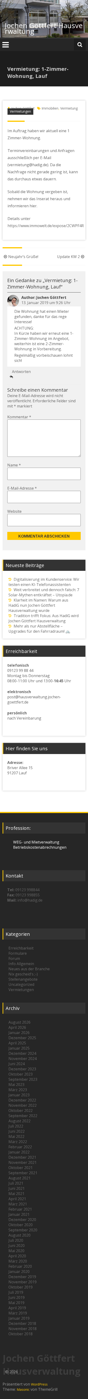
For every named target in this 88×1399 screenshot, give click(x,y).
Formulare (17, 953)
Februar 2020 (20, 1266)
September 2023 (22, 1079)
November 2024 (22, 1058)
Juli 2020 (15, 1240)
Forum (14, 958)
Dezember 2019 (22, 1276)
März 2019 (17, 1313)
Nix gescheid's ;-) (23, 974)
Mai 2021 (16, 1193)
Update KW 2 (68, 256)
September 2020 (22, 1230)
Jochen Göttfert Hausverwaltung (44, 28)
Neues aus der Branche (29, 968)
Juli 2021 (15, 1183)
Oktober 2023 (20, 1074)
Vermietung (69, 108)
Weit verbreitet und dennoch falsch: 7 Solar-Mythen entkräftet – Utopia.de (43, 592)
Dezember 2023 (22, 1069)
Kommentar (19, 417)
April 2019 (17, 1307)
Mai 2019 (16, 1302)
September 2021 (22, 1172)
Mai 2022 (16, 1136)
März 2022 (17, 1141)
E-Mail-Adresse (22, 488)
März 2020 (17, 1261)
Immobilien (50, 108)
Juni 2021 (16, 1188)
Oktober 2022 (20, 1110)
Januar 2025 (19, 1048)
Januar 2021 (19, 1214)
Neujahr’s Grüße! (23, 256)
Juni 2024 (16, 1063)
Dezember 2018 (22, 1323)
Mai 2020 (16, 1250)
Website (14, 511)
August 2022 (19, 1120)
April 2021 (17, 1198)
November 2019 (22, 1282)
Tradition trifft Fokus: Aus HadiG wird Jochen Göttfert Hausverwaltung (43, 618)
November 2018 (22, 1328)
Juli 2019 (15, 1292)
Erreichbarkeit (21, 948)
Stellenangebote (23, 979)
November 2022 (22, 1105)
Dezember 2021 (22, 1157)
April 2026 (17, 1027)
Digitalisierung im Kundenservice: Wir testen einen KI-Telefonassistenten (43, 582)
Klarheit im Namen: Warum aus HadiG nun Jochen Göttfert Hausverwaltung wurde (38, 605)
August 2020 (19, 1235)
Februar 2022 (20, 1146)
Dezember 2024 (22, 1053)
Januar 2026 (19, 1032)
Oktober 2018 (20, 1333)
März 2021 (17, 1204)
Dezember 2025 (22, 1037)
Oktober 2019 (20, 1287)
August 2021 (19, 1178)
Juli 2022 (15, 1126)
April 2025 (17, 1043)
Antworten (21, 371)
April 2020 (17, 1256)
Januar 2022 (19, 1152)
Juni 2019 (16, 1297)
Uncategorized (21, 984)
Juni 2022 (16, 1131)
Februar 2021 (20, 1209)
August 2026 (19, 1022)
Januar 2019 (19, 1318)
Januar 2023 (19, 1095)
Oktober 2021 (20, 1167)
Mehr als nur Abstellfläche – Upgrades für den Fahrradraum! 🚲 (39, 628)
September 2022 (22, 1115)
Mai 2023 (16, 1084)
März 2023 (17, 1089)
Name (14, 465)
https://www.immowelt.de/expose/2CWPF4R (46, 225)
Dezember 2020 (22, 1219)
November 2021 (22, 1162)
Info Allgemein (21, 963)
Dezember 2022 (22, 1100)
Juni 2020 (16, 1245)
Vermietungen (20, 111)
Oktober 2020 (20, 1224)
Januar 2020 (19, 1271)
